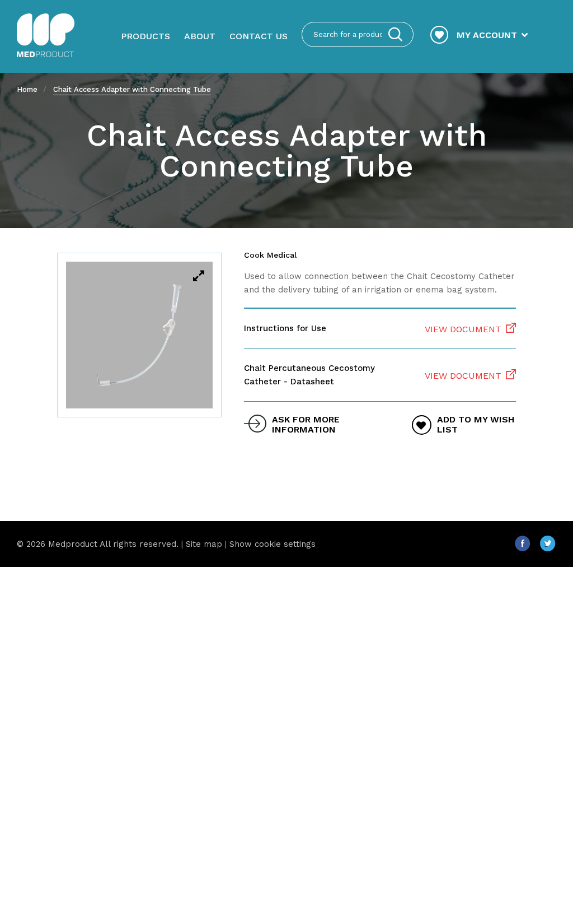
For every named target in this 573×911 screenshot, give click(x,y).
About (199, 36)
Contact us (258, 36)
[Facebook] (526, 548)
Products (145, 36)
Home (27, 89)
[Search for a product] (395, 34)
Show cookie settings (272, 544)
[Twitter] (547, 548)
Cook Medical (270, 254)
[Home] (45, 36)
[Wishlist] (439, 36)
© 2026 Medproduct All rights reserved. (98, 544)
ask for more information (306, 425)
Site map (204, 544)
